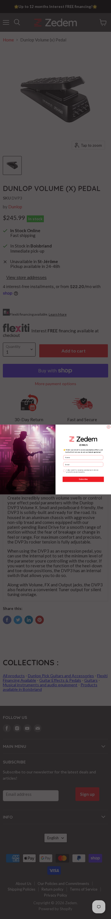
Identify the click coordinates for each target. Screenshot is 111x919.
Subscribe (83, 479)
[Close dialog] (108, 427)
